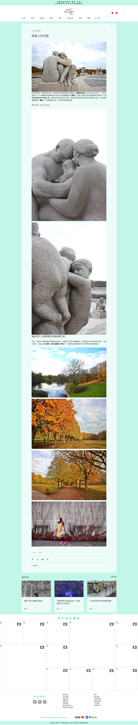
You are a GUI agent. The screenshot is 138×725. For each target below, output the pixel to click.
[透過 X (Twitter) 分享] (37, 559)
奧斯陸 (40, 552)
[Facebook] (35, 702)
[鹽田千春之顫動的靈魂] (36, 589)
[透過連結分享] (47, 559)
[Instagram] (45, 702)
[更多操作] (105, 31)
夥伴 (95, 695)
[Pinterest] (40, 702)
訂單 (95, 703)
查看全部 (113, 577)
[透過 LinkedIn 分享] (42, 559)
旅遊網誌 (65, 703)
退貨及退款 (97, 699)
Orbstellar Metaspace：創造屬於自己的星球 (68, 602)
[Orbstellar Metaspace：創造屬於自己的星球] (69, 589)
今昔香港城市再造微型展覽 (100, 601)
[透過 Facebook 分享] (33, 559)
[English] (113, 13)
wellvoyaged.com (61, 717)
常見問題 (65, 697)
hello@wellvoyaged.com (47, 717)
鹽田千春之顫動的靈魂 (33, 601)
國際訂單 (65, 701)
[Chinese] (117, 13)
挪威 (34, 552)
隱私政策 (97, 697)
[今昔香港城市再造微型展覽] (101, 589)
